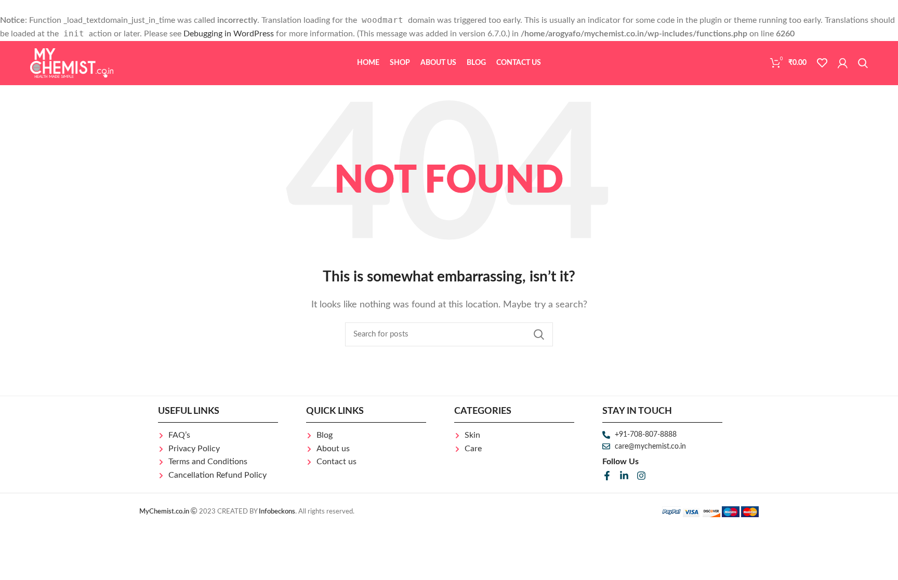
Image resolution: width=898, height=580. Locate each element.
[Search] (863, 62)
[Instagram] (641, 475)
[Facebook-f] (607, 475)
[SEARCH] (539, 334)
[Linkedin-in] (624, 475)
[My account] (843, 62)
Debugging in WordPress (228, 34)
